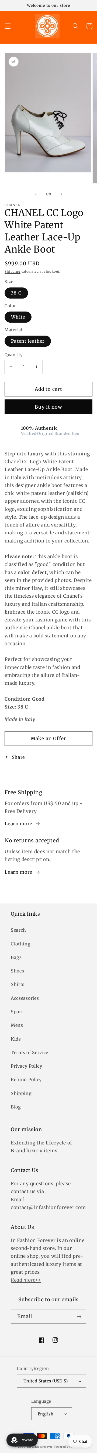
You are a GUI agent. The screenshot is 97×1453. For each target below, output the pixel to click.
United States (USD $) (45, 1381)
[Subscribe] (79, 1316)
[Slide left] (36, 194)
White (18, 317)
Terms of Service (29, 1052)
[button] (8, 26)
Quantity (14, 354)
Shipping (12, 271)
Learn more (18, 824)
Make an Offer (48, 739)
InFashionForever (40, 1446)
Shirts (18, 984)
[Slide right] (61, 194)
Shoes (17, 971)
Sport (17, 1011)
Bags (16, 957)
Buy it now (48, 407)
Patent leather (27, 341)
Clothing (21, 943)
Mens (17, 1025)
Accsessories (25, 998)
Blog (16, 1107)
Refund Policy (26, 1079)
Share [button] (18, 757)
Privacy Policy (26, 1066)
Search (18, 930)
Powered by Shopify (68, 1446)
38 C (16, 293)
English (45, 1413)
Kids (16, 1039)
